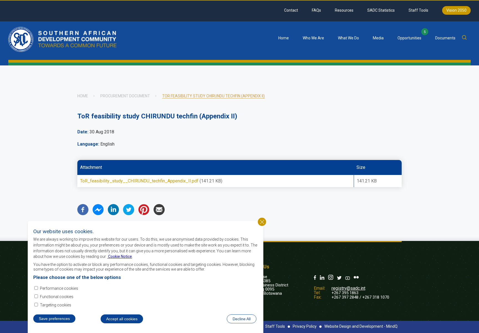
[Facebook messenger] (98, 213)
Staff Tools (418, 10)
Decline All (242, 318)
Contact (291, 10)
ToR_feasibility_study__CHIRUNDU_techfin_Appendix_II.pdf (139, 181)
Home (283, 38)
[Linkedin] (113, 213)
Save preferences (54, 318)
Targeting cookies (55, 305)
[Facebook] (82, 213)
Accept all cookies (121, 318)
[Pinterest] (143, 213)
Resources (344, 10)
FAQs (316, 10)
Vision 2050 (456, 10)
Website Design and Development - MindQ (361, 326)
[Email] (159, 213)
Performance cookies (59, 288)
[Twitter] (128, 213)
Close (262, 222)
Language (87, 144)
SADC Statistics (381, 10)
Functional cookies (56, 296)
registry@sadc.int (348, 288)
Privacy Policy (305, 326)
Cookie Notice (119, 256)
